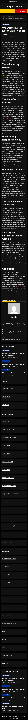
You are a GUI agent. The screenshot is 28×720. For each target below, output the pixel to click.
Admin (5, 34)
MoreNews (23, 716)
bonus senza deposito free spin (11, 437)
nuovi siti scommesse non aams (11, 502)
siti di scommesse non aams (10, 518)
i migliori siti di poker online (10, 494)
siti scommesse (6, 599)
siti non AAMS (6, 575)
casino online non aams (9, 485)
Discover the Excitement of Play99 (13, 373)
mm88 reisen (6, 396)
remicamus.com (6, 421)
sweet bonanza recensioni (9, 607)
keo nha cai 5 (6, 567)
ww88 (3, 631)
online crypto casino (8, 429)
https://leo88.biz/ (7, 655)
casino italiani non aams (9, 623)
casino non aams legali (8, 526)
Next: (11, 338)
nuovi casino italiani (7, 461)
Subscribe (23, 11)
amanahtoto (5, 663)
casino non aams (7, 534)
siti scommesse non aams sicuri (11, 510)
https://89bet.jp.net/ (8, 388)
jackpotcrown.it (14, 6)
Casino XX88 (5, 404)
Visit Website (8, 323)
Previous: (12, 332)
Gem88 (4, 639)
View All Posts (20, 323)
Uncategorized (6, 24)
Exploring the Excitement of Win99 (13, 364)
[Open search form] (12, 11)
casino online (6, 445)
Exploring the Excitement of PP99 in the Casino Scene (13, 354)
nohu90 (4, 75)
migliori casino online (8, 477)
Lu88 (3, 647)
